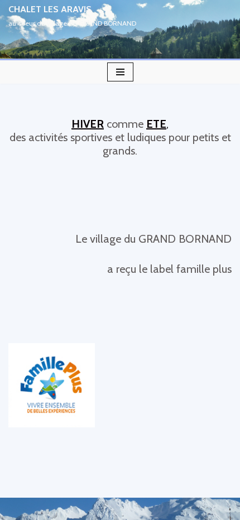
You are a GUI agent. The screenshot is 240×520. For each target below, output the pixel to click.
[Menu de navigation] (120, 71)
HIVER (87, 124)
